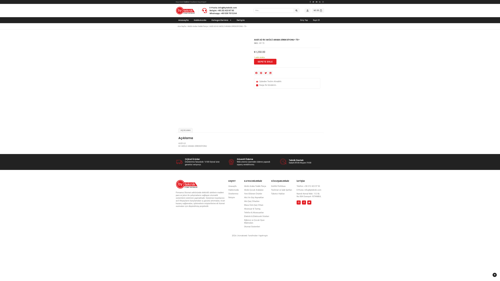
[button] (256, 73)
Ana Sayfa (182, 26)
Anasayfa (183, 20)
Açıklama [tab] (186, 130)
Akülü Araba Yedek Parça (198, 26)
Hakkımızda (200, 20)
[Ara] (296, 10)
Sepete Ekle (265, 61)
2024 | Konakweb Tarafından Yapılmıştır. (250, 235)
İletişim (241, 20)
